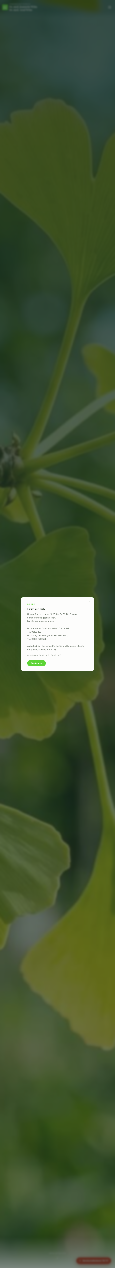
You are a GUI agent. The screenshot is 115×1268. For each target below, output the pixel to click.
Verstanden (36, 663)
